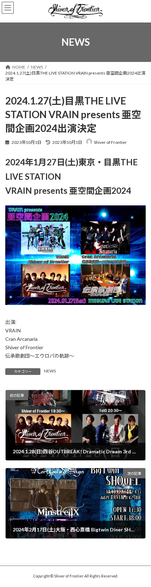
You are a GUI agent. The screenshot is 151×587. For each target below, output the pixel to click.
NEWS (50, 371)
